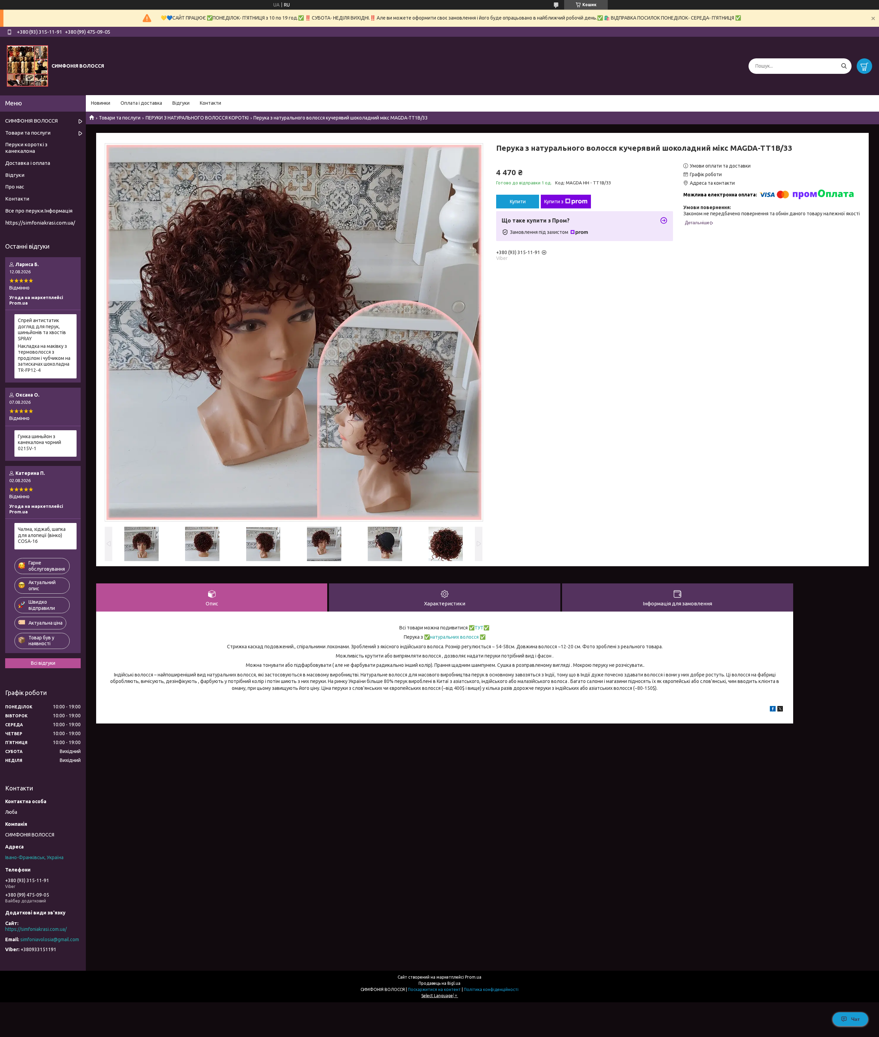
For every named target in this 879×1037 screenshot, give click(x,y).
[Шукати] (844, 66)
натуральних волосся (454, 637)
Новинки (100, 103)
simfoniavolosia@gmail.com (49, 939)
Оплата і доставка (141, 103)
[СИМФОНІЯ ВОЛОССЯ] (27, 65)
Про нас (14, 187)
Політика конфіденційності (491, 989)
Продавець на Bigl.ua (439, 983)
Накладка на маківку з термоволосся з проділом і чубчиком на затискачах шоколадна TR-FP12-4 (44, 358)
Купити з (553, 201)
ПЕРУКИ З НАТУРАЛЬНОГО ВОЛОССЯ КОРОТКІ (197, 118)
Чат (855, 1019)
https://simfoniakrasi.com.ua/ (40, 223)
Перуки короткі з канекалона (26, 147)
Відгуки (181, 103)
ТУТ (479, 627)
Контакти (210, 103)
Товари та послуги (119, 118)
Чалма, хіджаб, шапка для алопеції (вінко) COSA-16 (42, 535)
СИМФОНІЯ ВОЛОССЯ (31, 121)
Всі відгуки (43, 663)
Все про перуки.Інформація (38, 211)
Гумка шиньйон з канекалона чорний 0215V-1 (39, 442)
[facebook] (773, 710)
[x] (780, 710)
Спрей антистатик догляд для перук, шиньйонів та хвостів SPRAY (42, 329)
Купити (518, 201)
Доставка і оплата (27, 163)
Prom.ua (473, 977)
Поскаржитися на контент (434, 989)
